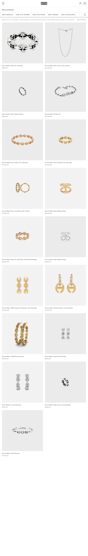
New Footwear (39, 15)
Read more (81, 19)
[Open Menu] (3, 3)
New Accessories (68, 15)
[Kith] (44, 3)
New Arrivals (7, 15)
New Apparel (53, 15)
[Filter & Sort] (85, 15)
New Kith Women (23, 15)
